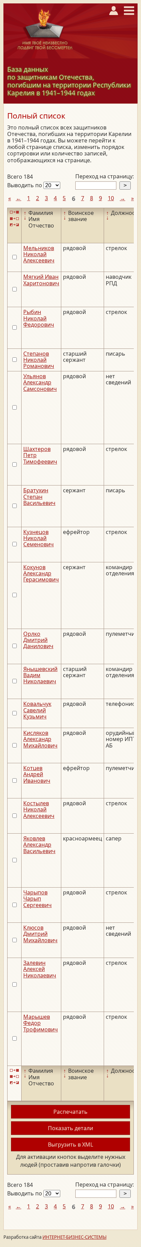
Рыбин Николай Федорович (38, 318)
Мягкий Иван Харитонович (41, 280)
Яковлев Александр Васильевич (39, 845)
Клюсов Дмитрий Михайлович (40, 934)
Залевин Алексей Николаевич (39, 969)
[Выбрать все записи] (14, 212)
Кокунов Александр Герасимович (41, 573)
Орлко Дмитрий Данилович (38, 640)
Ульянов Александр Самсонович (40, 382)
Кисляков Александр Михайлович (40, 739)
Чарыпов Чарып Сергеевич (37, 899)
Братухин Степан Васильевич (39, 497)
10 (111, 198)
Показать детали (70, 1128)
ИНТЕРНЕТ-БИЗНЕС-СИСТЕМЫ (74, 1237)
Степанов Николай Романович (38, 360)
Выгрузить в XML (70, 1144)
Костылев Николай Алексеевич (38, 809)
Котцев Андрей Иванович (36, 774)
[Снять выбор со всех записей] (14, 218)
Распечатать (70, 1111)
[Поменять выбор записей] (14, 225)
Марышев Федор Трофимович (40, 1023)
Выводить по (25, 185)
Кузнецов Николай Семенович (38, 538)
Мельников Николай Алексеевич (38, 254)
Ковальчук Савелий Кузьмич (37, 710)
